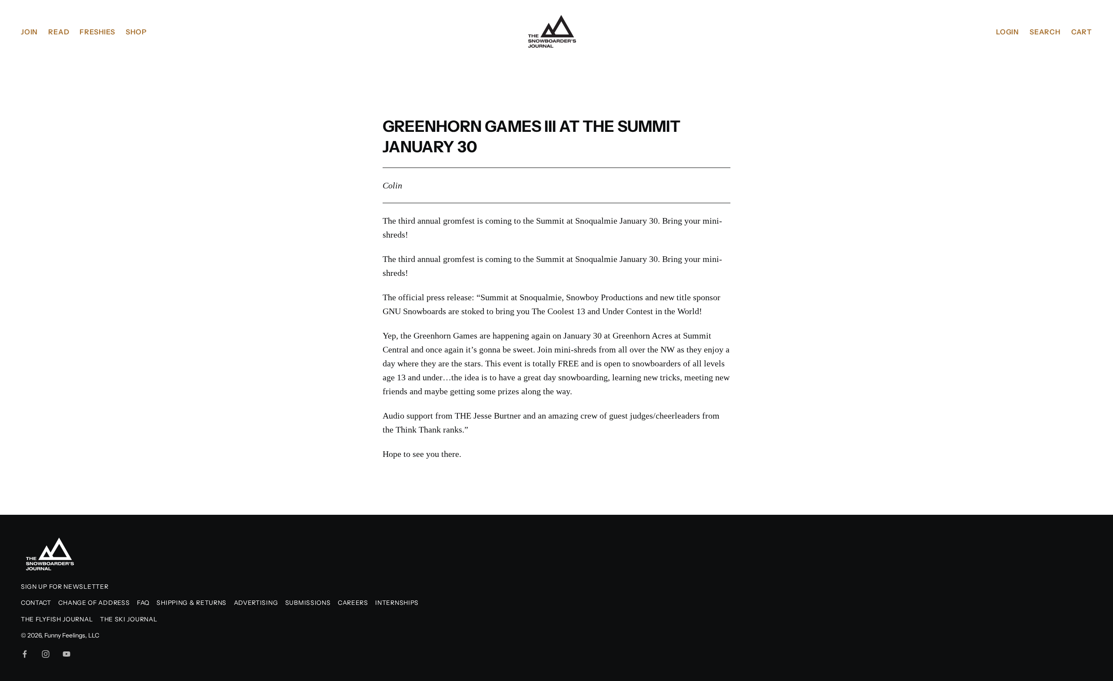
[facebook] (24, 654)
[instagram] (45, 654)
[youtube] (66, 654)
